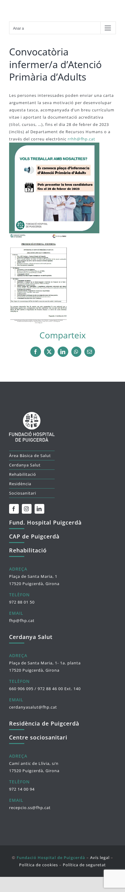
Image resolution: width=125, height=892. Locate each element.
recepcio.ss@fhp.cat (30, 807)
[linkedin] (39, 509)
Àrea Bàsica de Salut (30, 455)
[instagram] (27, 509)
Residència (20, 483)
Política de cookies (38, 864)
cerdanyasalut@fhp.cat (33, 707)
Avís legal (100, 857)
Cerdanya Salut (25, 465)
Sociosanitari (22, 493)
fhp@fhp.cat (22, 620)
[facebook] (14, 509)
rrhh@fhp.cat (81, 139)
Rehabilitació (22, 474)
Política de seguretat (84, 864)
